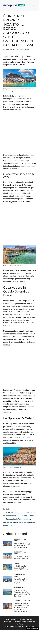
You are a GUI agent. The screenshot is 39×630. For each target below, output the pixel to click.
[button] (29, 5)
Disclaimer (21, 626)
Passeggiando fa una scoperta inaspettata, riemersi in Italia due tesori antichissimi (19, 522)
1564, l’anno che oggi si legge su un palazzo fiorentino (22, 545)
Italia (8, 509)
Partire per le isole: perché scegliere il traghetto (21, 581)
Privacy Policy (10, 626)
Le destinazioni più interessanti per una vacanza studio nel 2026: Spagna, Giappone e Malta (21, 607)
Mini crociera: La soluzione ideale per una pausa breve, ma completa (22, 593)
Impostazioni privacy (32, 628)
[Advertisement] (19, 133)
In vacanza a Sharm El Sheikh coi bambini (22, 558)
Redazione (30, 626)
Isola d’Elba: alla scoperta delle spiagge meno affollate (22, 568)
